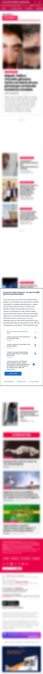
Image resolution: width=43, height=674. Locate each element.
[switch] (34, 337)
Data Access (21, 381)
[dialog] (21, 337)
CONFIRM (13, 374)
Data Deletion (9, 381)
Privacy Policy (34, 381)
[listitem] (21, 332)
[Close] (39, 293)
